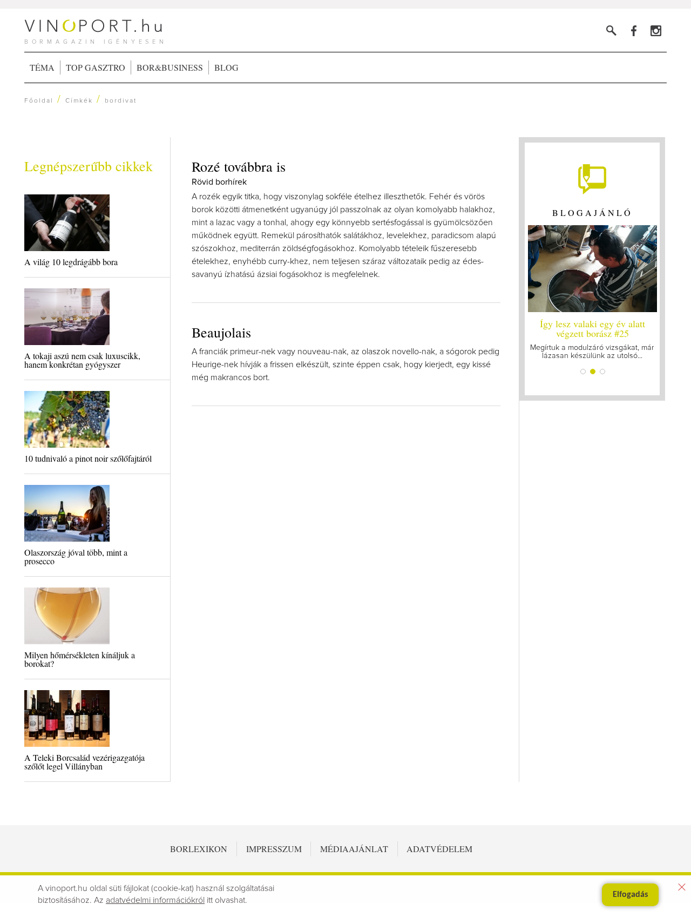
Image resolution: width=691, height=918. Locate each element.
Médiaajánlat (354, 848)
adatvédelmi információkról (155, 900)
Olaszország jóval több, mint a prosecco (75, 556)
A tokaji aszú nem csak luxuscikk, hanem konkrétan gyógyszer (82, 360)
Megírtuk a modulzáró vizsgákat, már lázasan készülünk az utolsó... (592, 338)
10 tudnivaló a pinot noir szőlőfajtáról (88, 458)
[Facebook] (633, 30)
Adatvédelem (439, 848)
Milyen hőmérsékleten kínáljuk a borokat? (79, 659)
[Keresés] (611, 30)
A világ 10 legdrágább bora (71, 261)
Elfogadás (630, 894)
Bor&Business (170, 67)
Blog (226, 67)
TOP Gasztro (95, 67)
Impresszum (274, 848)
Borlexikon (198, 848)
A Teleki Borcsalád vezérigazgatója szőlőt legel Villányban (84, 762)
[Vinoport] (656, 30)
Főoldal (38, 101)
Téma (42, 67)
